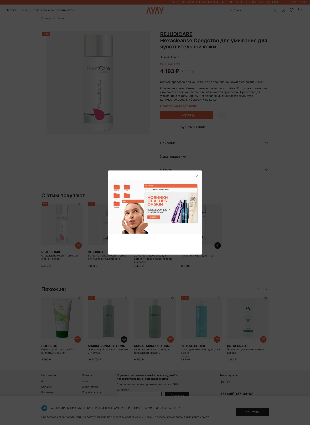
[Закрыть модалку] (196, 176)
